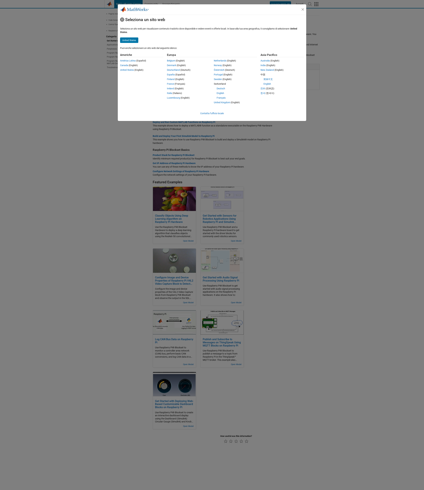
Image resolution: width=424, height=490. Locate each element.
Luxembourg (173, 97)
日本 (263, 88)
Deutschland (173, 70)
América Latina (128, 60)
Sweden (218, 79)
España (171, 74)
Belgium (171, 60)
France (170, 84)
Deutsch (221, 88)
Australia (265, 60)
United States (127, 70)
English (220, 93)
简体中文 (268, 79)
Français (221, 97)
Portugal (218, 74)
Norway (218, 65)
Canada (124, 65)
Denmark (171, 65)
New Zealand (267, 70)
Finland (171, 79)
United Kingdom (222, 102)
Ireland (170, 88)
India (263, 65)
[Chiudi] (302, 9)
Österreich (219, 70)
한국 (263, 93)
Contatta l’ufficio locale (212, 113)
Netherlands (220, 60)
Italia (169, 93)
